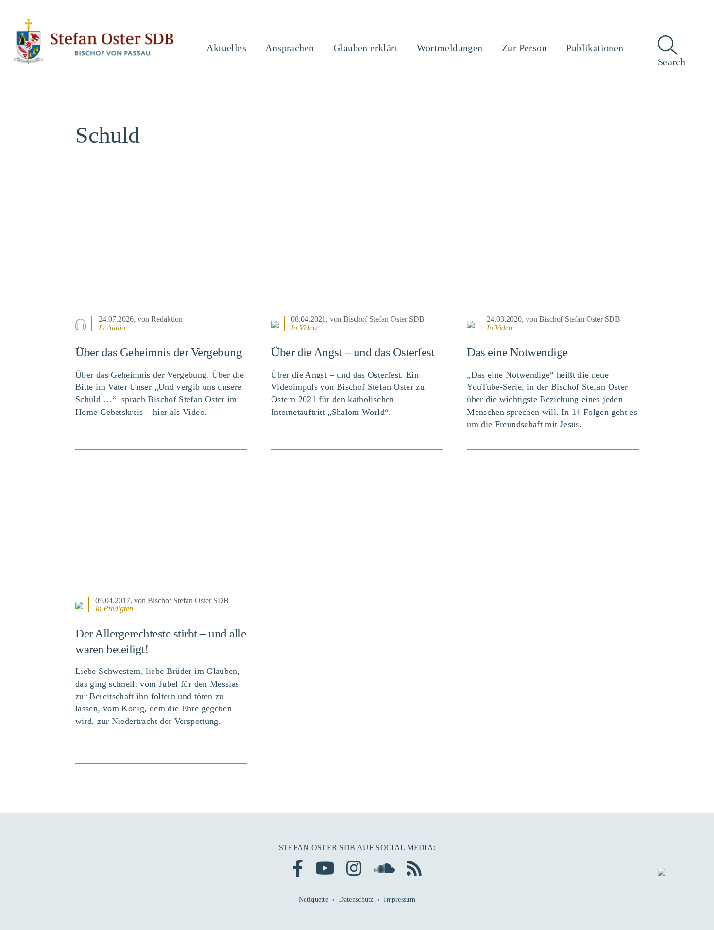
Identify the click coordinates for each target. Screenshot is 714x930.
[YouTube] (325, 868)
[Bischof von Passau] (94, 41)
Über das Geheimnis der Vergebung (158, 352)
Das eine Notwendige (517, 352)
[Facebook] (297, 868)
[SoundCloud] (384, 868)
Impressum (399, 899)
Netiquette (313, 899)
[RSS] (414, 868)
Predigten (118, 608)
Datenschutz (356, 899)
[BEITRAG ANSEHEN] (161, 252)
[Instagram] (353, 868)
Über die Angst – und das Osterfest (352, 352)
